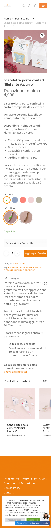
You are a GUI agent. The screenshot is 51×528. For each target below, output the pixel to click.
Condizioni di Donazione (19, 483)
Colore (9, 194)
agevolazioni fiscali (15, 371)
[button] (42, 35)
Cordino (10, 208)
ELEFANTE (8, 270)
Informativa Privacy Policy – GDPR (25, 479)
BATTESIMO (13, 267)
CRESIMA (37, 267)
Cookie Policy (12, 488)
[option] (7, 200)
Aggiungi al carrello (35, 253)
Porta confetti (23, 18)
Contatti (9, 492)
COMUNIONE (26, 267)
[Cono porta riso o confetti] (19, 403)
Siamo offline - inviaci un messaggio (32, 523)
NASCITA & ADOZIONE (24, 270)
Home (7, 18)
